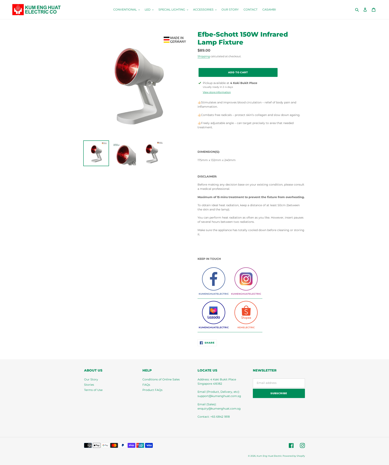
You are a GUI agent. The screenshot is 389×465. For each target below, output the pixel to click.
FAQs (146, 384)
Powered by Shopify (294, 455)
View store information (217, 92)
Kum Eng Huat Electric (269, 455)
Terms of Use (93, 390)
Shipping (204, 56)
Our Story (91, 379)
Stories (89, 384)
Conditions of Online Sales (161, 379)
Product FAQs (152, 390)
